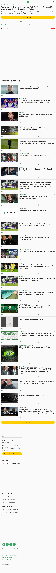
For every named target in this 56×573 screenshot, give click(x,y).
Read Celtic (21, 181)
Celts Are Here (22, 139)
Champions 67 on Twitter (12, 512)
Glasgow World (22, 263)
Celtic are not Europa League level (31, 320)
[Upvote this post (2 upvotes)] (2, 136)
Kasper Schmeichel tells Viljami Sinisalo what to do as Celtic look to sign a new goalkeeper (37, 382)
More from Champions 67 (12, 497)
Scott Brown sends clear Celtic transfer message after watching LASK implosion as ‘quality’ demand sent (36, 266)
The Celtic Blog (22, 276)
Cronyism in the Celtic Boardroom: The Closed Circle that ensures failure (35, 170)
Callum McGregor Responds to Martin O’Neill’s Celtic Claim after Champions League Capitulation (36, 142)
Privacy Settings (12, 557)
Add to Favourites (10, 499)
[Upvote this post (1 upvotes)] (2, 177)
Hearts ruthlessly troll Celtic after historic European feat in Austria (33, 197)
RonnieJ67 (21, 98)
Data (3, 551)
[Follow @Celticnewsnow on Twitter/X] (7, 544)
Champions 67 (4, 4)
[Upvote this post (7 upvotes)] (2, 314)
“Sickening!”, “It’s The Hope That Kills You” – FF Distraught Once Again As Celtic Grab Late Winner (26, 8)
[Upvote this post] (20, 21)
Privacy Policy (13, 555)
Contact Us (9, 559)
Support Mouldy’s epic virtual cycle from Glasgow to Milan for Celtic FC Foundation (36, 307)
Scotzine (21, 393)
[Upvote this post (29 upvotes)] (2, 418)
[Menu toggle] (2, 2)
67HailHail (21, 112)
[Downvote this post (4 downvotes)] (20, 418)
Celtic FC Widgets (13, 553)
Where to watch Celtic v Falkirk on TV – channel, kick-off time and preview (36, 129)
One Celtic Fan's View (24, 249)
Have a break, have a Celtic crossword (32, 210)
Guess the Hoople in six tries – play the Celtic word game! (17, 24)
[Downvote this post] (38, 21)
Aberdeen (52, 12)
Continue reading (28, 17)
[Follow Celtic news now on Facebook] (10, 544)
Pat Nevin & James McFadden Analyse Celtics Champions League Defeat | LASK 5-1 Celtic (35, 101)
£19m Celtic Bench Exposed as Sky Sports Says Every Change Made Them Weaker (36, 293)
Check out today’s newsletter (12, 454)
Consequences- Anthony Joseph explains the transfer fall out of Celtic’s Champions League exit (36, 334)
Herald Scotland (22, 85)
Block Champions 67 (10, 502)
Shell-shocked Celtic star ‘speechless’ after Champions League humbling (34, 88)
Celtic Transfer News (10, 551)
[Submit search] (21, 436)
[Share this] (2, 21)
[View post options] (54, 85)
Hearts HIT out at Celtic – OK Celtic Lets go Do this (37, 251)
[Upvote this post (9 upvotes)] (2, 219)
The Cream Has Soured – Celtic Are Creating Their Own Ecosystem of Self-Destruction (36, 224)
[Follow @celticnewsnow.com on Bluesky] (3, 544)
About (10, 548)
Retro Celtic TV (5, 555)
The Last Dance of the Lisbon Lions (31, 395)
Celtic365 (21, 167)
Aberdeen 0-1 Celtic (16, 463)
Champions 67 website (11, 509)
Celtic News (5, 548)
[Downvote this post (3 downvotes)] (20, 314)
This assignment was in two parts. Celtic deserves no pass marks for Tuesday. (37, 279)
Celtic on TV (21, 126)
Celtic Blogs (5, 553)
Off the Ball (21, 317)
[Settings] (54, 2)
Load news (28, 422)
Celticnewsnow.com (6, 562)
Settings (4, 559)
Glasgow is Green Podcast (25, 345)
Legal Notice (5, 557)
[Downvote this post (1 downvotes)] (20, 136)
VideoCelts (21, 235)
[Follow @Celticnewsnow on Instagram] (14, 544)
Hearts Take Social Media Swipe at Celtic (33, 155)
